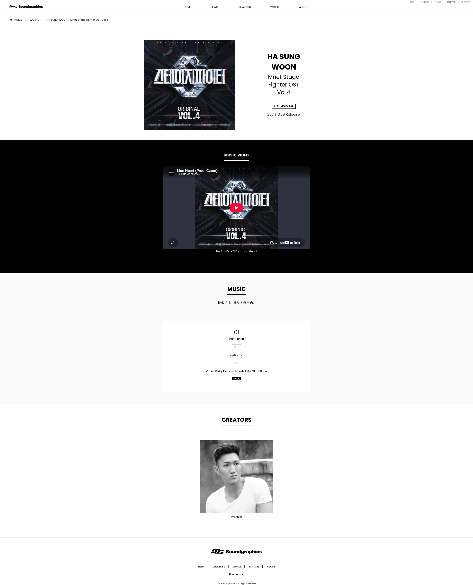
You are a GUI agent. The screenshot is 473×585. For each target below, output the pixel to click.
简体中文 (451, 2)
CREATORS (244, 7)
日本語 (410, 2)
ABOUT (303, 7)
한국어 (437, 2)
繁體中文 (465, 2)
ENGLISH (424, 2)
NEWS (214, 7)
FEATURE (254, 566)
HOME (187, 7)
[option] (236, 207)
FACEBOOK (238, 574)
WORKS (275, 7)
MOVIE (236, 378)
